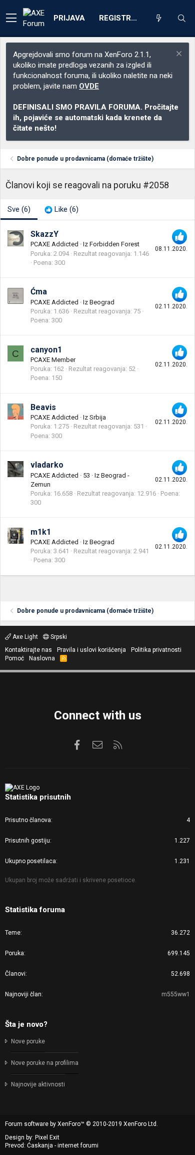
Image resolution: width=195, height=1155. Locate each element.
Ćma (38, 291)
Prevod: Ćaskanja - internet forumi (51, 1145)
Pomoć (14, 658)
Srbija (98, 417)
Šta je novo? (26, 1024)
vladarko (47, 465)
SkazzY (44, 234)
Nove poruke (28, 1041)
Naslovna (42, 658)
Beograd (102, 302)
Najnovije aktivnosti (38, 1084)
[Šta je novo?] (158, 18)
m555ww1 (176, 994)
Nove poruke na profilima (44, 1062)
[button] (11, 18)
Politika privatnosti (156, 649)
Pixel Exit (47, 1137)
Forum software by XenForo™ (81, 1123)
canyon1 (46, 349)
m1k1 (40, 532)
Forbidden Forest (115, 244)
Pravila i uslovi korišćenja (91, 649)
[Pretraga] (181, 18)
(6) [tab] (19, 209)
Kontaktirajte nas (28, 649)
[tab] (62, 209)
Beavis (43, 407)
